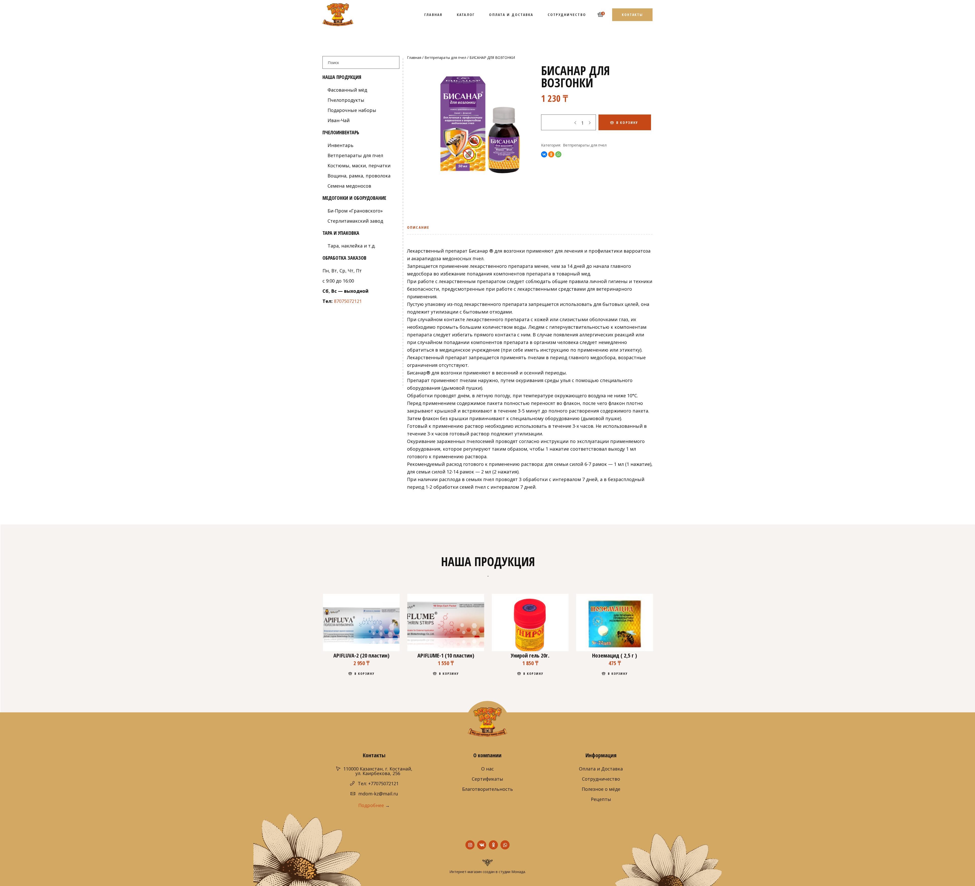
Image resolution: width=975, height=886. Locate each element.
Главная (414, 57)
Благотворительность (487, 789)
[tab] (420, 229)
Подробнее (371, 805)
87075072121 (348, 301)
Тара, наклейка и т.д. (352, 246)
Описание (418, 227)
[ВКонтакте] (544, 154)
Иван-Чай (339, 120)
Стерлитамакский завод (355, 221)
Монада (518, 871)
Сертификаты (487, 779)
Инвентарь (340, 145)
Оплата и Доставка (601, 769)
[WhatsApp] (558, 154)
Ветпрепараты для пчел (445, 57)
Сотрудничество (601, 779)
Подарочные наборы (352, 110)
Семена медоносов (349, 186)
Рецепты (601, 799)
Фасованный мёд (347, 90)
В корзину (627, 122)
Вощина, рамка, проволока (359, 176)
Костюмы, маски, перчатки (359, 165)
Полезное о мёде (601, 789)
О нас (487, 769)
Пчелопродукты (346, 100)
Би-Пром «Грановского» (355, 211)
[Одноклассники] (551, 154)
